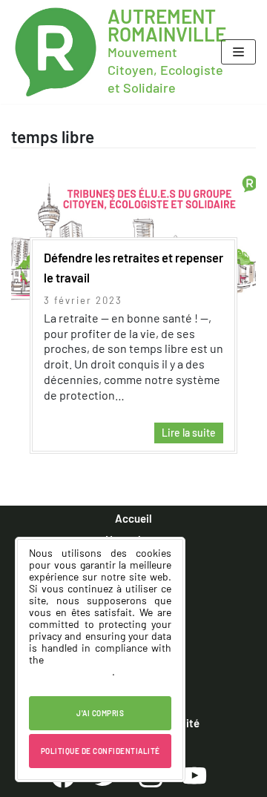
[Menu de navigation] (238, 52)
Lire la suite (185, 434)
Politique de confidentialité (100, 751)
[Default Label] (194, 774)
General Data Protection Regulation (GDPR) (100, 665)
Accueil (133, 518)
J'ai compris (100, 713)
